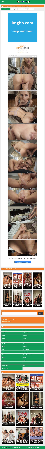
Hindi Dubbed (26, 349)
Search (3, 311)
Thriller (24, 362)
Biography (25, 335)
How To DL (30, 447)
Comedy (4, 338)
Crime (24, 338)
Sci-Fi (24, 360)
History (3, 351)
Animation (25, 332)
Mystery (24, 357)
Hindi (3, 349)
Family (3, 346)
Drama (24, 341)
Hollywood (25, 351)
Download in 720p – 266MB (22, 262)
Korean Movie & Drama (27, 354)
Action (24, 330)
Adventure (4, 332)
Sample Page (36, 447)
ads (26, 447)
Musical (3, 357)
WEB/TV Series (5, 368)
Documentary (5, 341)
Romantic (4, 360)
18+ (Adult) (4, 330)
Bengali (3, 335)
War (24, 365)
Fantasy (24, 346)
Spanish (3, 362)
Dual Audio (4, 343)
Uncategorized (5, 365)
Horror (3, 354)
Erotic (24, 343)
